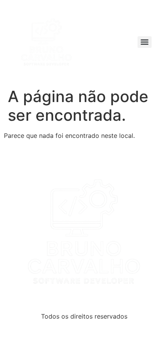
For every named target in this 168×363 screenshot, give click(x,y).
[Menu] (145, 42)
